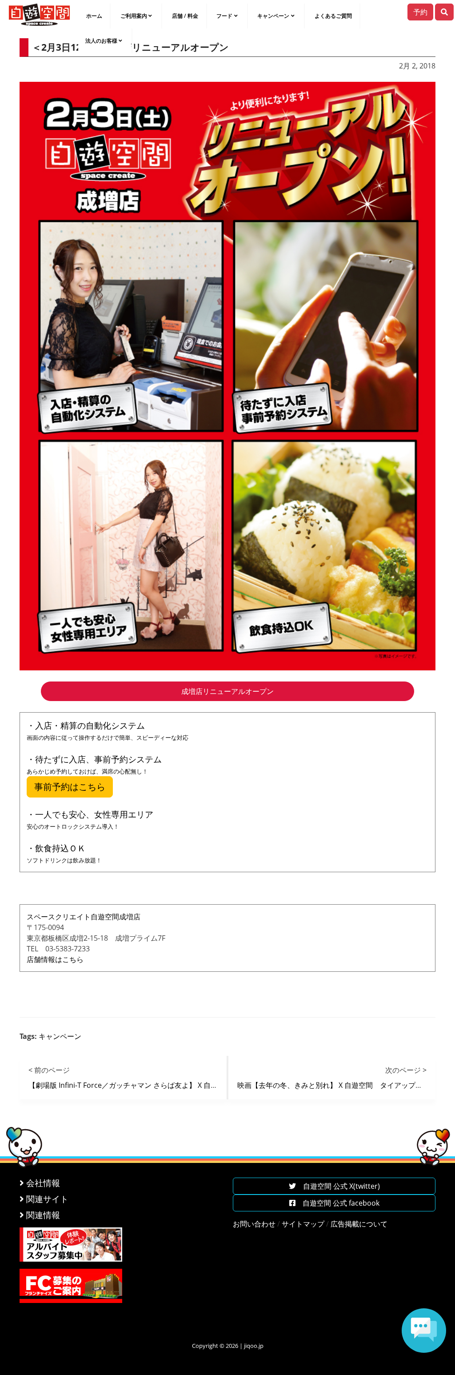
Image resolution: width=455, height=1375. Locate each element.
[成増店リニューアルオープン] (227, 375)
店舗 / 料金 (185, 16)
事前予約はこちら (69, 787)
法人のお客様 (101, 40)
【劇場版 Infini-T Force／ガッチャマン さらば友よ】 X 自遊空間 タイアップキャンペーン (172, 1085)
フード (224, 16)
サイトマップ (303, 1224)
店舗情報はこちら (55, 959)
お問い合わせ (254, 1224)
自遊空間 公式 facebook (337, 1203)
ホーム (94, 16)
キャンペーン (273, 16)
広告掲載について (359, 1224)
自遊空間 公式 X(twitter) (338, 1186)
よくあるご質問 (333, 16)
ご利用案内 (133, 16)
